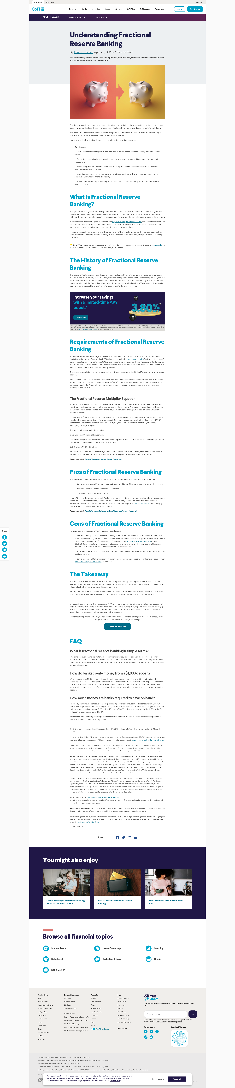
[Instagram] (145, 1037)
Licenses (120, 1008)
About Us (94, 998)
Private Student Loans (45, 1008)
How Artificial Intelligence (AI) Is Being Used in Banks (77, 1027)
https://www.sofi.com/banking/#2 (88, 329)
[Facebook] (117, 837)
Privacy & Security (123, 998)
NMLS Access (122, 1012)
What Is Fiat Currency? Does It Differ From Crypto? (77, 1020)
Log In (179, 9)
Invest (40, 1022)
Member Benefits (96, 1012)
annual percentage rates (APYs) (88, 561)
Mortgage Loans (43, 1012)
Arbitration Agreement (175, 1022)
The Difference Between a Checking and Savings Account (110, 511)
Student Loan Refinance (45, 1005)
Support (199, 2)
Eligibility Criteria (123, 1015)
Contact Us (94, 1015)
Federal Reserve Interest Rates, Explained (103, 459)
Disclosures (121, 1005)
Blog (92, 1022)
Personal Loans (43, 1002)
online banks (157, 245)
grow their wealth (142, 503)
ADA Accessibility (123, 1019)
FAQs (93, 1025)
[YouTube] (151, 1037)
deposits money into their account (126, 222)
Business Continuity (124, 1022)
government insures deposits (138, 541)
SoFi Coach (41, 1039)
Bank (39, 998)
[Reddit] (135, 837)
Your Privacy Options (102, 1029)
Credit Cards (42, 1025)
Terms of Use (122, 1002)
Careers (93, 1019)
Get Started (195, 9)
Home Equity (42, 1015)
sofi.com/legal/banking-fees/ (88, 822)
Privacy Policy (160, 1022)
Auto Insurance (42, 1019)
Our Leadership (96, 1002)
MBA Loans (41, 1036)
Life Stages (67, 1005)
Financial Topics (69, 1002)
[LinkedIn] (129, 837)
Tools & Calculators (70, 1008)
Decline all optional (156, 1079)
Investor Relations (97, 1008)
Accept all (177, 1079)
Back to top (122, 1028)
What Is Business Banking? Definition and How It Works (77, 1031)
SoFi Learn (67, 998)
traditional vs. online (136, 359)
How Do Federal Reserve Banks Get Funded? (77, 1017)
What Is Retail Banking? (71, 1024)
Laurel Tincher (83, 52)
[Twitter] (123, 837)
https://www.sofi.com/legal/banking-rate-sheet (147, 740)
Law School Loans (43, 1032)
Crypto (40, 1029)
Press (93, 1005)
